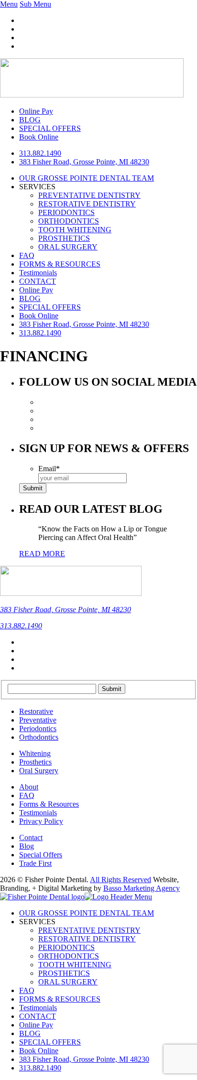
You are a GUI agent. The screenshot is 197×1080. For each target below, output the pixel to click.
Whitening (35, 753)
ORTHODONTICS (68, 221)
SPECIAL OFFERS (50, 307)
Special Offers (40, 855)
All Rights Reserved (120, 879)
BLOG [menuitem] (30, 1033)
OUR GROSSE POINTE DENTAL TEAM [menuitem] (86, 913)
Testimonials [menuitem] (38, 1008)
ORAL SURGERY (68, 247)
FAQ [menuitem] (26, 990)
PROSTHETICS (64, 238)
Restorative (36, 711)
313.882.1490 (40, 153)
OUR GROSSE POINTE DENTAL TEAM (86, 178)
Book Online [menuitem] (38, 1051)
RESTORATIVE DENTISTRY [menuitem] (87, 939)
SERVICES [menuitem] (37, 922)
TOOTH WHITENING (74, 230)
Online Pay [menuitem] (36, 1025)
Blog (26, 846)
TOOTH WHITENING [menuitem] (74, 965)
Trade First (35, 863)
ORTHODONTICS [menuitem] (68, 956)
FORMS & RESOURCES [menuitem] (59, 999)
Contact (31, 837)
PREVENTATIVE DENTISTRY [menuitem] (89, 930)
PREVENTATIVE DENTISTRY (89, 195)
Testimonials (38, 273)
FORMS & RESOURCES (59, 264)
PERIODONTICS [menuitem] (66, 947)
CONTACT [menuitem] (37, 1016)
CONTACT (37, 281)
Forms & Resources (49, 804)
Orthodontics (38, 737)
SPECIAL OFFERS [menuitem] (50, 1042)
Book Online (38, 316)
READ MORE (42, 554)
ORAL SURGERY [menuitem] (68, 982)
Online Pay (36, 290)
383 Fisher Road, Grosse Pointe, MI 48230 (84, 162)
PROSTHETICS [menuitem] (64, 973)
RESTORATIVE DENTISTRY (87, 204)
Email (49, 468)
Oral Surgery (38, 771)
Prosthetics (35, 762)
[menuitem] (84, 1059)
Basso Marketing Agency (141, 888)
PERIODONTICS (66, 212)
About (28, 787)
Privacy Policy (41, 821)
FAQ (26, 255)
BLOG (30, 298)
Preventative (37, 720)
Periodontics (37, 728)
